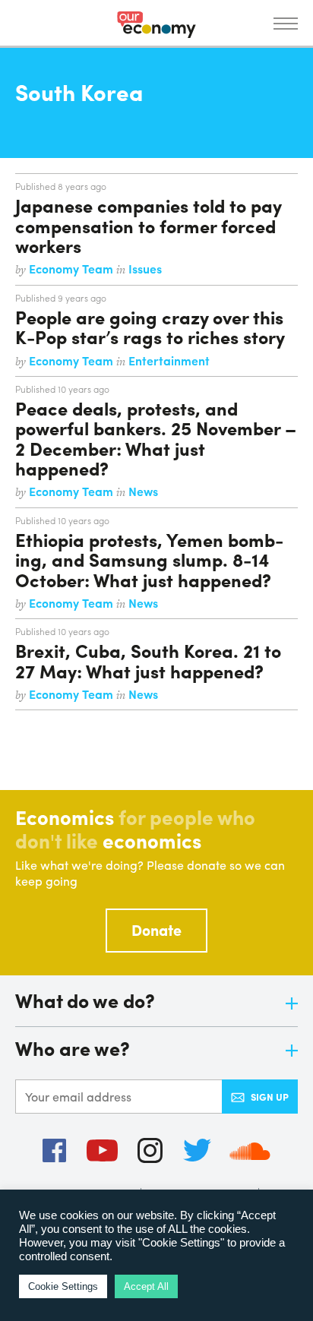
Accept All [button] (146, 1286)
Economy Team (72, 268)
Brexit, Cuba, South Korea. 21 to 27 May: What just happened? (148, 660)
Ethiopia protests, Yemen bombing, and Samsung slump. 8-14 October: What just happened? (149, 559)
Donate (156, 929)
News (143, 491)
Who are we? (72, 1049)
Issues (145, 268)
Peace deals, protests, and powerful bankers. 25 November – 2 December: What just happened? (155, 438)
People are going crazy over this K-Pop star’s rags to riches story (150, 326)
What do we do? (85, 1001)
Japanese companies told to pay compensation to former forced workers (148, 225)
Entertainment (169, 360)
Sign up (270, 1096)
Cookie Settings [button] (63, 1286)
